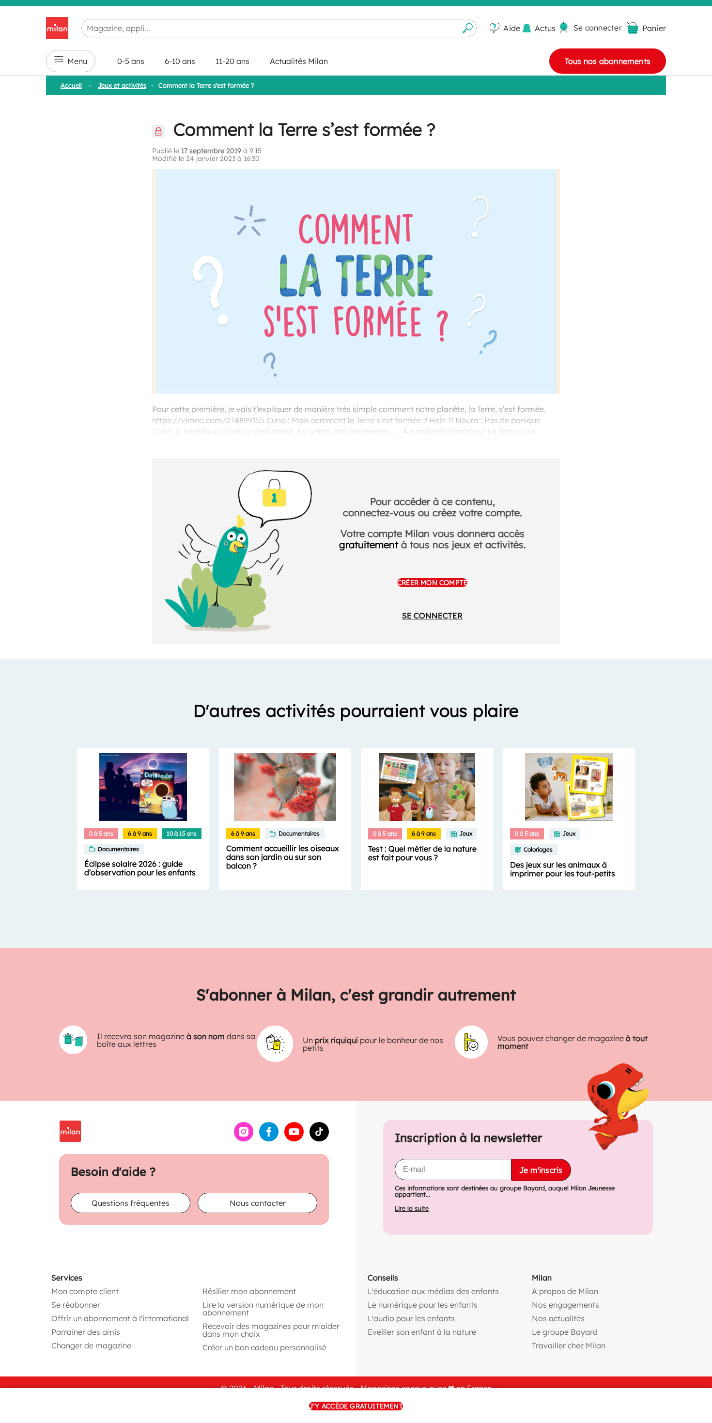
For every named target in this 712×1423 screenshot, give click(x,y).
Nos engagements (565, 1305)
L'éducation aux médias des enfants (433, 1291)
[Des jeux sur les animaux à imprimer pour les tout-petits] (569, 787)
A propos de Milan (565, 1291)
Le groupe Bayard (565, 1332)
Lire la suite (412, 1208)
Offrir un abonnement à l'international (120, 1318)
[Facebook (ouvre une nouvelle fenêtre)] (269, 1138)
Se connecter (432, 615)
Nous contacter (258, 1203)
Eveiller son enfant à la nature (422, 1332)
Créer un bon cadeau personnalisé (264, 1347)
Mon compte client (85, 1291)
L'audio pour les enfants (411, 1318)
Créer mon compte (432, 582)
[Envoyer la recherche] (468, 28)
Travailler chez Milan (568, 1345)
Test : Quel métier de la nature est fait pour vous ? (422, 853)
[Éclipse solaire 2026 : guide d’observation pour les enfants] (143, 787)
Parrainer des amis (85, 1332)
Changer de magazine (91, 1345)
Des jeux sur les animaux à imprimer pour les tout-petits (562, 869)
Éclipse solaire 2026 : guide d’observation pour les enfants (140, 868)
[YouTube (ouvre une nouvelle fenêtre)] (294, 1138)
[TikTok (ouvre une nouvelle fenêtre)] (319, 1138)
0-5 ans (130, 61)
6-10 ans (180, 61)
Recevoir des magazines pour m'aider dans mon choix (271, 1330)
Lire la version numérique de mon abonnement (263, 1308)
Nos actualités (558, 1318)
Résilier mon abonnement (249, 1291)
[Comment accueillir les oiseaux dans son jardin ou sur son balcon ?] (285, 787)
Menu (77, 61)
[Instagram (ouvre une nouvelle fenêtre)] (243, 1138)
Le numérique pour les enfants (423, 1305)
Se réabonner (75, 1305)
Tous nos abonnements (607, 61)
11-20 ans (232, 61)
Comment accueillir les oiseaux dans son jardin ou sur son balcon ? (282, 856)
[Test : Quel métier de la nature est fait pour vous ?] (427, 787)
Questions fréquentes (131, 1203)
